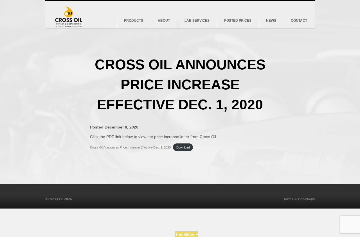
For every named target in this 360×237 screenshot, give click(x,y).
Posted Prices (237, 21)
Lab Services (197, 21)
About (164, 21)
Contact (299, 21)
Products (133, 21)
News (271, 21)
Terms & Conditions (299, 199)
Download (183, 147)
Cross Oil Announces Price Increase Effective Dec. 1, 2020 (130, 147)
